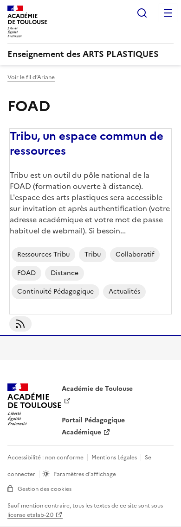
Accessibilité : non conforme (45, 457)
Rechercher (142, 13)
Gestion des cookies (44, 489)
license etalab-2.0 (30, 515)
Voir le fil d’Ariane (31, 77)
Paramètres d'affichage (84, 474)
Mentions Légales (114, 457)
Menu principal (168, 13)
